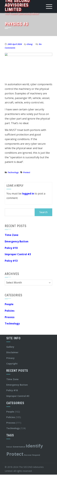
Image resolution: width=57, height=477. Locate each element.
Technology (13, 172)
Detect (9, 447)
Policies (9, 310)
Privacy (10, 358)
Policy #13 (11, 260)
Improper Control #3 (18, 254)
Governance (19, 446)
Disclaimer (12, 352)
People (9, 304)
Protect (26, 172)
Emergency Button (16, 241)
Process (9, 317)
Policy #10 (11, 248)
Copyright (12, 363)
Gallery (10, 346)
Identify (34, 446)
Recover (28, 455)
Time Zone (11, 235)
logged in (28, 193)
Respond (36, 455)
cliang (29, 44)
